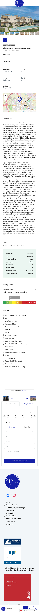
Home (8, 502)
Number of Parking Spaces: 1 (15, 352)
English (25, 610)
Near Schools (9, 347)
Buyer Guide (10, 513)
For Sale (6, 45)
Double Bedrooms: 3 (12, 327)
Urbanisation (9, 364)
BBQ (6, 318)
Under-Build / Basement (13, 361)
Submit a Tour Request (19, 461)
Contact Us (9, 524)
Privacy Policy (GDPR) (13, 519)
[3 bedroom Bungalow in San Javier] (20, 99)
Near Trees (9, 350)
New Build (11, 45)
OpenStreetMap (26, 111)
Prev (12, 398)
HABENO (24, 391)
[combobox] (19, 432)
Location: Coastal (11, 335)
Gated (7, 332)
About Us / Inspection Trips (15, 508)
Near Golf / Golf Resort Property (16, 344)
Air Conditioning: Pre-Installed (16, 315)
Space (7, 355)
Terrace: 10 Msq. (10, 358)
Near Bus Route (10, 338)
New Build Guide (11, 516)
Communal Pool (10, 324)
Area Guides (10, 510)
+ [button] (5, 95)
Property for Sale (11, 505)
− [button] (5, 98)
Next (27, 398)
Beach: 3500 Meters (11, 321)
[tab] (5, 40)
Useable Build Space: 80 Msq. (15, 367)
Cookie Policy (10, 521)
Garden (7, 330)
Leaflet (19, 111)
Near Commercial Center (13, 341)
